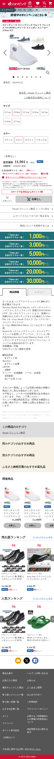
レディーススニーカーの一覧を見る (31, 216)
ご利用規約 (32, 702)
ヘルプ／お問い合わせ (37, 673)
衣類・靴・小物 (24, 10)
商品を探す (7, 673)
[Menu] (4, 4)
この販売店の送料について (37, 97)
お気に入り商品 (9, 680)
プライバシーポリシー (37, 709)
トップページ (7, 10)
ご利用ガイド (8, 737)
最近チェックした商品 (12, 687)
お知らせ (31, 680)
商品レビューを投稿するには (34, 226)
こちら (37, 749)
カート (5, 716)
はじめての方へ (34, 695)
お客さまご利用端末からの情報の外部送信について (37, 719)
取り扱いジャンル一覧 (12, 695)
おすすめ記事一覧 (10, 709)
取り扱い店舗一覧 (10, 702)
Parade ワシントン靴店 (13, 433)
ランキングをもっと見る (42, 537)
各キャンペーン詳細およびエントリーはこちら (26, 177)
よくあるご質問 (34, 687)
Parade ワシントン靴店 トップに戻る (30, 209)
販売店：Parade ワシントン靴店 (35, 93)
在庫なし (12, 525)
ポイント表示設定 (10, 730)
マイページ (7, 723)
